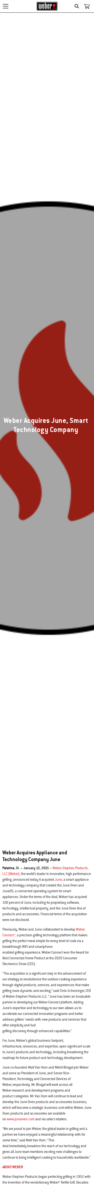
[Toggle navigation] (5, 6)
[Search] (78, 6)
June (58, 879)
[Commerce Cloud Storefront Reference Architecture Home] (47, 6)
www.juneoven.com (20, 1119)
